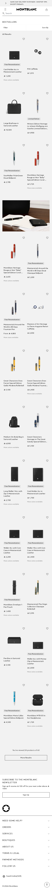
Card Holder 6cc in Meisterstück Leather (13, 71)
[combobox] (26, 14)
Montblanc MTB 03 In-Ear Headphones (36, 717)
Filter (6, 28)
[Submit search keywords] (3, 13)
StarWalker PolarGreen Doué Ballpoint (13, 177)
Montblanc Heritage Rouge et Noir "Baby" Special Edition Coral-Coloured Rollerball (12, 270)
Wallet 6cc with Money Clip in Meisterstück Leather (36, 661)
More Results (26, 758)
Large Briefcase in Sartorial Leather (11, 125)
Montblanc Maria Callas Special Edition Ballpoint (14, 717)
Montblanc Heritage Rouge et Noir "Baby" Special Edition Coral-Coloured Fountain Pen (36, 177)
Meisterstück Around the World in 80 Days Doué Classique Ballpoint (37, 271)
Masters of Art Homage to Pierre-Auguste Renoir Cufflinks (37, 326)
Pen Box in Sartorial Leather (12, 660)
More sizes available (34, 188)
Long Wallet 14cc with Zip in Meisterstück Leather (13, 493)
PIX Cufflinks (32, 69)
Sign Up (26, 795)
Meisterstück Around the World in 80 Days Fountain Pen (14, 327)
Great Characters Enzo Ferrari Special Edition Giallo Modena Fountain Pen (37, 383)
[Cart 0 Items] (47, 11)
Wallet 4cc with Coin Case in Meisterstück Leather (12, 550)
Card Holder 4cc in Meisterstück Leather (36, 492)
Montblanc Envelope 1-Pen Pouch (13, 606)
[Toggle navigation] (5, 9)
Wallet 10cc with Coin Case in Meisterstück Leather (36, 550)
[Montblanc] (26, 9)
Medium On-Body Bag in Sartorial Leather (14, 438)
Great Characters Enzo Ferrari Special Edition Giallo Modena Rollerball (14, 383)
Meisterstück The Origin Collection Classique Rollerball (37, 606)
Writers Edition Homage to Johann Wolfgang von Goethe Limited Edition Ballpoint (37, 126)
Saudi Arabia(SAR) (14, 876)
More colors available (11, 80)
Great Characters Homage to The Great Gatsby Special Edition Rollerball (36, 439)
